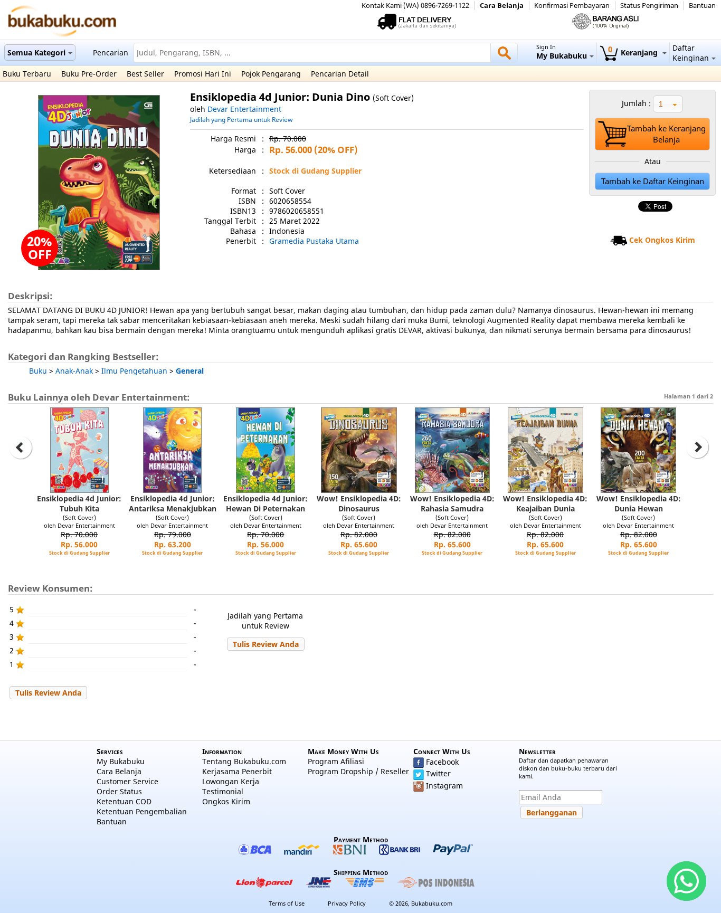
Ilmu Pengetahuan (134, 371)
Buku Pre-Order (89, 74)
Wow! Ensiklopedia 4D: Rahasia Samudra (452, 503)
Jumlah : (636, 103)
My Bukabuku (121, 761)
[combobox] (668, 104)
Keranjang (634, 52)
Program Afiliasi (336, 761)
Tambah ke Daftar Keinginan (652, 181)
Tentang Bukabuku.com (244, 761)
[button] (266, 644)
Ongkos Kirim (226, 801)
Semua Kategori (36, 52)
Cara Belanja (502, 5)
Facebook (442, 762)
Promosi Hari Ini (202, 74)
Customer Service (127, 781)
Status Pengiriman (649, 5)
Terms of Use (287, 903)
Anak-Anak (74, 371)
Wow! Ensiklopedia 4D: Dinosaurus (359, 503)
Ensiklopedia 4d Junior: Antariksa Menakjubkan (172, 503)
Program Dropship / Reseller (358, 771)
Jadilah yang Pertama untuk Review (241, 119)
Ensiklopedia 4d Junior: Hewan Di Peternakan (265, 503)
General (190, 371)
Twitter (438, 773)
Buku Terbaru (27, 74)
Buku (38, 371)
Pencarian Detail (340, 74)
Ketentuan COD (124, 801)
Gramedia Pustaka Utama (314, 241)
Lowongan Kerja (230, 781)
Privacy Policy (347, 903)
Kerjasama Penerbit (237, 771)
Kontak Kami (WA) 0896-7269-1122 (415, 5)
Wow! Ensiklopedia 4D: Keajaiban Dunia (545, 503)
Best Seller (145, 74)
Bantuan (702, 5)
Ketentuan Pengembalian (142, 811)
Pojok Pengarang (271, 74)
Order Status (119, 791)
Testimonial (222, 791)
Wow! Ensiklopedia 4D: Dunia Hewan (638, 503)
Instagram (444, 786)
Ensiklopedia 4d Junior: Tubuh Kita (79, 503)
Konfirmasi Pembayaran (572, 5)
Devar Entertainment (244, 109)
